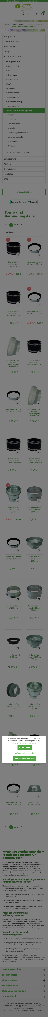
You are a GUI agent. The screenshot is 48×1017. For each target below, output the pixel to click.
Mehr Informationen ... (27, 743)
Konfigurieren (24, 747)
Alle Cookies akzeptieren (25, 759)
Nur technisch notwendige (24, 753)
